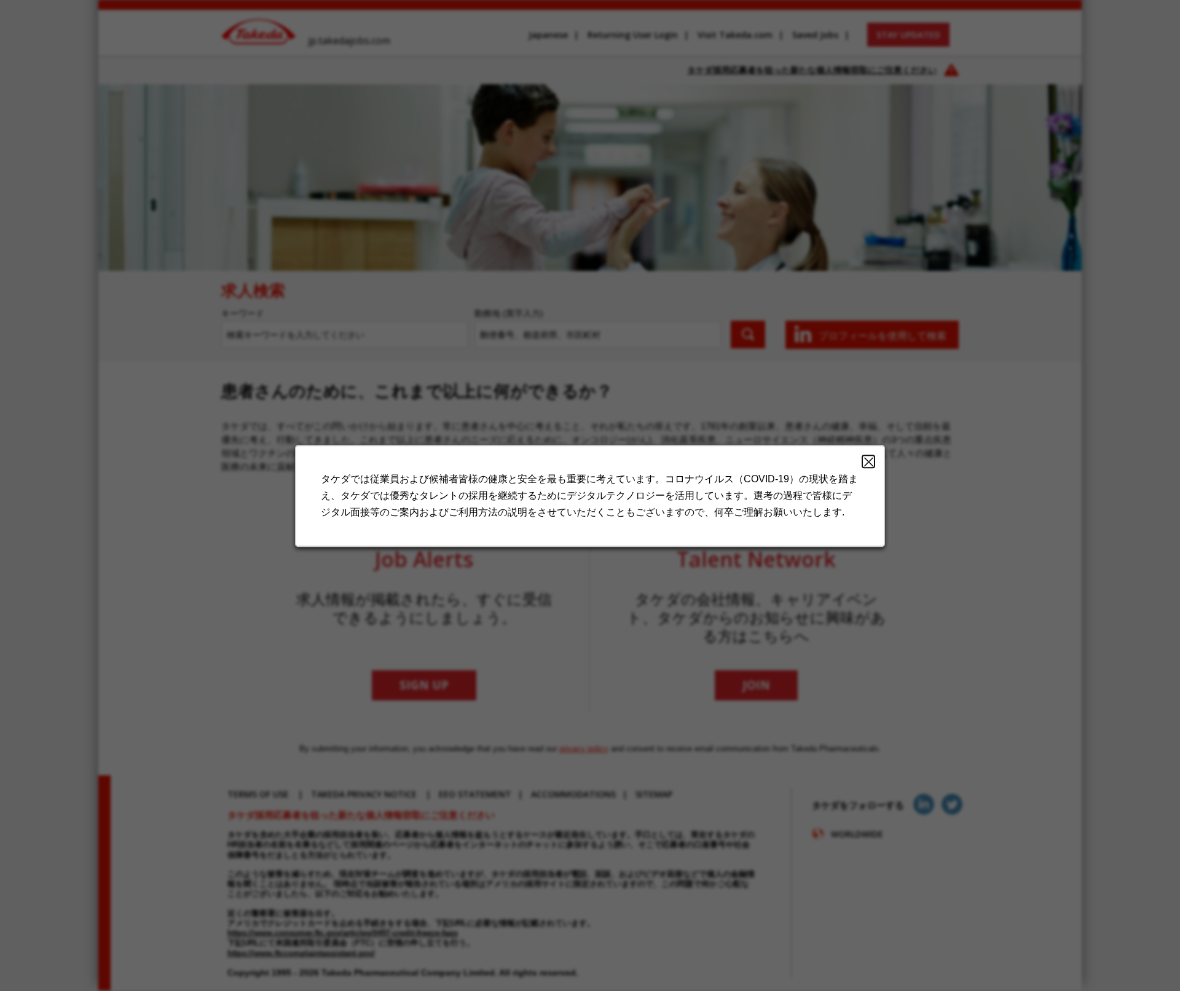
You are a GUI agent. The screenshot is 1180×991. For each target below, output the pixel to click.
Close (868, 461)
